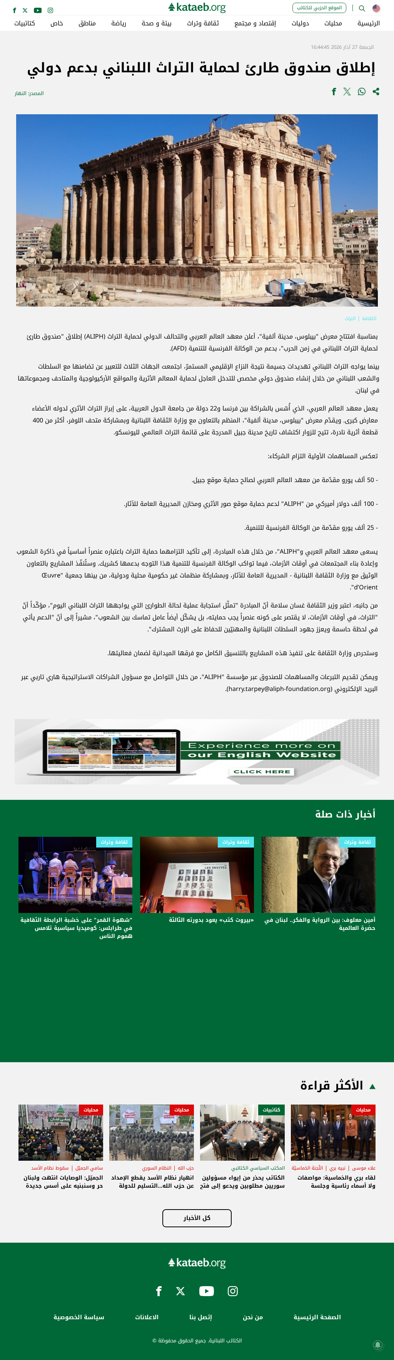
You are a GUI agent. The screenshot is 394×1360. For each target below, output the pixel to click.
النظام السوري (156, 1168)
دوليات (300, 23)
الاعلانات (147, 1317)
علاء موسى (364, 1168)
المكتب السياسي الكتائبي (258, 1168)
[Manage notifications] (378, 1345)
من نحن (253, 1317)
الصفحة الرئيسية (317, 1317)
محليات (333, 23)
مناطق (87, 23)
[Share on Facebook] (334, 93)
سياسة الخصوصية (78, 1317)
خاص (56, 23)
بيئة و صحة (157, 23)
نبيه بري (337, 1168)
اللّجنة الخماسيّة (307, 1168)
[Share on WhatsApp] (362, 93)
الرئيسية (368, 23)
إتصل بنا (200, 1317)
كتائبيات (24, 23)
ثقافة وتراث (203, 23)
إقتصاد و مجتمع (255, 23)
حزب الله (186, 1168)
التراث (350, 318)
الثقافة (369, 318)
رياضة (118, 23)
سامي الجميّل (89, 1168)
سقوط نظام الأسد (50, 1168)
